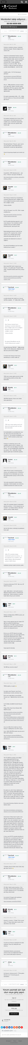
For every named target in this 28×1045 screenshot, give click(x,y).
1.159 (16, 459)
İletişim (20, 1041)
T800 (9, 603)
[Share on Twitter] (2, 1027)
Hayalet (10, 186)
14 (14, 962)
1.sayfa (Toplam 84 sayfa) (14, 30)
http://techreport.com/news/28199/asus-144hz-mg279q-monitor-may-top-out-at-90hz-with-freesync (14, 737)
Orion (10, 962)
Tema (14, 1041)
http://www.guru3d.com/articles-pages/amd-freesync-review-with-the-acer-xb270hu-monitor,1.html (13, 278)
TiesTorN (11, 287)
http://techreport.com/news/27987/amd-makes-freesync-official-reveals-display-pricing (13, 78)
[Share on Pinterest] (22, 1027)
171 (16, 387)
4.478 (15, 107)
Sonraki (22, 31)
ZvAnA (10, 459)
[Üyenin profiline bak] (6, 36)
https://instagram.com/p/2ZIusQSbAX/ (12, 901)
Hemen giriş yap (14, 1013)
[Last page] (26, 31)
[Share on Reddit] (14, 1027)
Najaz (10, 107)
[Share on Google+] (7, 1027)
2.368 (17, 287)
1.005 (20, 36)
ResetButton (13, 21)
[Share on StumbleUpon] (17, 1027)
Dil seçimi (8, 1041)
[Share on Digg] (9, 1027)
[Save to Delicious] (12, 1027)
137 (16, 186)
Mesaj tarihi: (10, 44)
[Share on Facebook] (4, 1027)
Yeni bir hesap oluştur (14, 1004)
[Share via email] (19, 1027)
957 (14, 603)
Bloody (10, 387)
